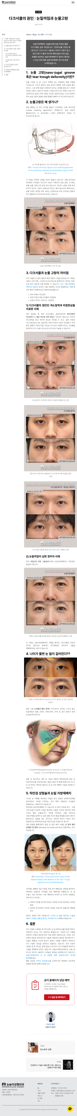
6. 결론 (6, 75)
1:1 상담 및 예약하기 (56, 997)
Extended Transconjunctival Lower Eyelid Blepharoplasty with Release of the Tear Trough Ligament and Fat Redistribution (50, 879)
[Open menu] (73, 2)
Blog (34, 34)
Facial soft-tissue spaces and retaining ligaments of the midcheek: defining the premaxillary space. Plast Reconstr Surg (50, 170)
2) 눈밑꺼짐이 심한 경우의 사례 (12, 60)
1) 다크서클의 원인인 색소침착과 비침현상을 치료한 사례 (13, 55)
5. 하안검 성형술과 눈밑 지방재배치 (11, 71)
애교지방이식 (53, 550)
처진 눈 (40, 1096)
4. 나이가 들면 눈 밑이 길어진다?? (11, 65)
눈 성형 (38, 12)
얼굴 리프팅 (41, 1093)
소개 (39, 1091)
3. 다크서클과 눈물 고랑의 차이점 (12, 50)
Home (28, 34)
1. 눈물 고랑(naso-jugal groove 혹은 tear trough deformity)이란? (12, 40)
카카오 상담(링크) (43, 961)
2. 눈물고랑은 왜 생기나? (12, 46)
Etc (39, 1101)
